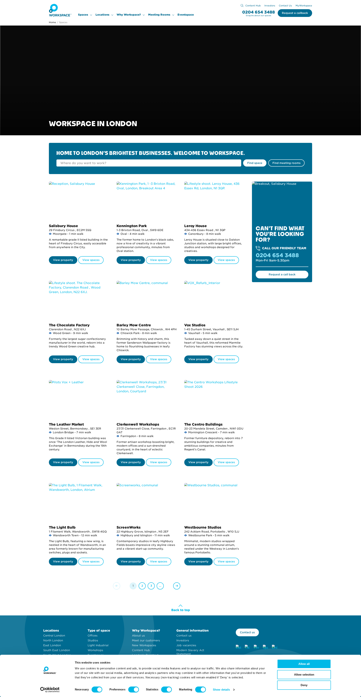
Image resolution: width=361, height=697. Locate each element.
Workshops (95, 650)
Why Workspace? (129, 14)
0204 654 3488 (258, 12)
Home (52, 22)
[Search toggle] (242, 5)
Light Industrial (98, 645)
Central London (54, 635)
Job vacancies (186, 645)
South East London (56, 650)
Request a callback (295, 12)
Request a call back (282, 274)
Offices (92, 635)
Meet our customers (146, 640)
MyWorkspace (304, 5)
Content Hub (253, 5)
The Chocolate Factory (69, 325)
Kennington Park (132, 226)
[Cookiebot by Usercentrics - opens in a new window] (49, 689)
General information (192, 630)
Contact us (183, 635)
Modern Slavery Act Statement (190, 652)
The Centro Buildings (203, 424)
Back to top (180, 610)
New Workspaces (144, 645)
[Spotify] (265, 647)
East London (52, 645)
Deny (304, 685)
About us (138, 635)
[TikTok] (247, 647)
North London (53, 640)
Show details (221, 689)
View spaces (90, 259)
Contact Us (285, 5)
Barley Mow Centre (134, 325)
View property (63, 259)
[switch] (133, 689)
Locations (102, 14)
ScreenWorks (129, 527)
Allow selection (304, 674)
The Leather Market (66, 424)
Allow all (304, 663)
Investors (269, 5)
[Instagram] (238, 647)
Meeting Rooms (159, 14)
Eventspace (185, 14)
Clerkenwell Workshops (138, 424)
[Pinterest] (256, 647)
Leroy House (195, 226)
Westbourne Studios (202, 527)
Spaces (83, 14)
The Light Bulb (62, 527)
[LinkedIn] (274, 647)
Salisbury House (63, 226)
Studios (93, 640)
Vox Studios (195, 325)
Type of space (99, 630)
